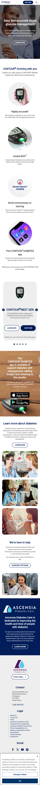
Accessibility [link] (14, 732)
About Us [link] (13, 715)
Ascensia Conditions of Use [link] (19, 722)
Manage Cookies (20, 774)
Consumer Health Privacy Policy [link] (21, 726)
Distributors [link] (14, 736)
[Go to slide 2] (17, 344)
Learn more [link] (20, 43)
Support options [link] (20, 565)
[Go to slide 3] (20, 344)
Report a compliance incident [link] (20, 730)
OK (20, 781)
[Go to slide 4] (23, 344)
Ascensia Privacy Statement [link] (19, 724)
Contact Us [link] (14, 717)
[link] (6, 2)
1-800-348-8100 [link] (17, 704)
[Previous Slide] (3, 310)
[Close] (37, 756)
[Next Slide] (36, 310)
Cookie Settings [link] (15, 734)
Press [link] (12, 720)
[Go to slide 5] (25, 344)
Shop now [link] (28, 2)
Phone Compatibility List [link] (18, 728)
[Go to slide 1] (14, 344)
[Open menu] (36, 2)
